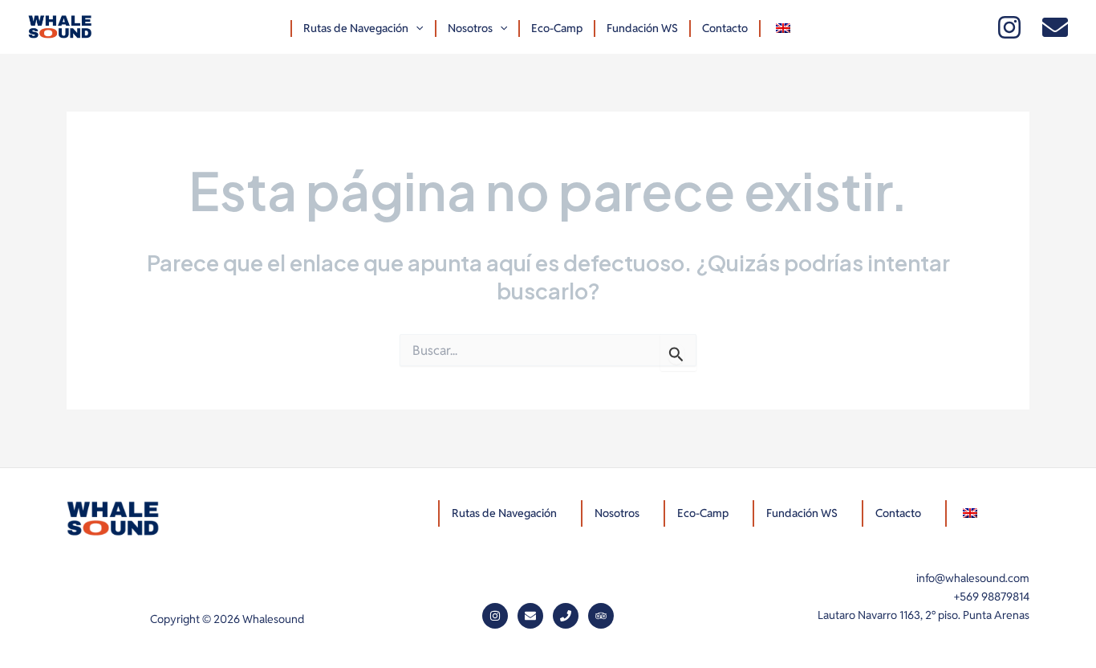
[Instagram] (1009, 27)
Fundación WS (642, 28)
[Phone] (565, 616)
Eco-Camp (557, 28)
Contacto (725, 28)
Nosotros (470, 28)
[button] (415, 28)
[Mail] (1055, 27)
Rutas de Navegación (355, 28)
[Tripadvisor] (601, 616)
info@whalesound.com (972, 578)
